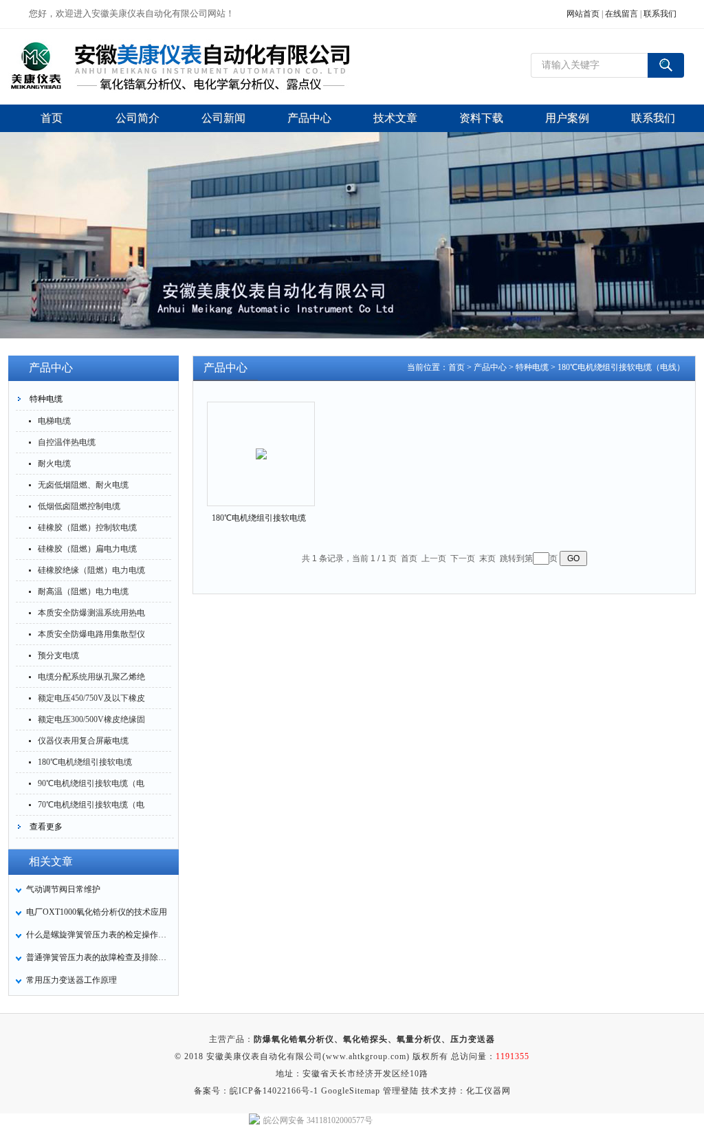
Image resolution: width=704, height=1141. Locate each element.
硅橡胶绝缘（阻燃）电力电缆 (91, 570)
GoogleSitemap (350, 1091)
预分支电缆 (58, 655)
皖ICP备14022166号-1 (274, 1091)
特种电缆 (46, 399)
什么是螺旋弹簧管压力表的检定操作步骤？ (98, 934)
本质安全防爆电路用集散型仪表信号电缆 (91, 636)
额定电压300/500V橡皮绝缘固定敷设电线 (91, 722)
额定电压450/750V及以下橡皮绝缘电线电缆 (91, 700)
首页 (456, 367)
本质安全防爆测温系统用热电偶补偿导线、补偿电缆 (91, 615)
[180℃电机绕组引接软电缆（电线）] (261, 442)
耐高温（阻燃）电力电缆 (83, 591)
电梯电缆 (54, 421)
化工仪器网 (488, 1091)
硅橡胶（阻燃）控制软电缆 (87, 527)
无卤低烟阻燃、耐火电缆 (83, 485)
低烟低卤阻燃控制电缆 (79, 506)
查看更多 (46, 827)
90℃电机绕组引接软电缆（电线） (91, 786)
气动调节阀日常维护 (63, 889)
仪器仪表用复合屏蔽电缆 (83, 741)
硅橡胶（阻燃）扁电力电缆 (87, 549)
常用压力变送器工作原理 (71, 980)
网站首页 (583, 14)
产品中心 (490, 367)
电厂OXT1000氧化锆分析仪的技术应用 (96, 912)
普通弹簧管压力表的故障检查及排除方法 (98, 957)
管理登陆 (401, 1091)
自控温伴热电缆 (67, 442)
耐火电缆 (54, 463)
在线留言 (621, 14)
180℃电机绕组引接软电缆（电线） (85, 764)
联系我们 (660, 14)
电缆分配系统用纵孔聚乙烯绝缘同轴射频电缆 (91, 679)
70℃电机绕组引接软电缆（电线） (91, 807)
